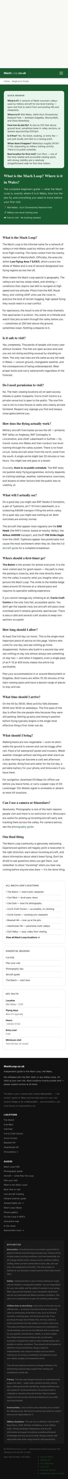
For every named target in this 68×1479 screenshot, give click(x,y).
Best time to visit (12, 1189)
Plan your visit (13, 963)
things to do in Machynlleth (24, 1102)
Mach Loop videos (13, 1207)
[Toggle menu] (61, 73)
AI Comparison (47, 1463)
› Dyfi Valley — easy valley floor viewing (26, 931)
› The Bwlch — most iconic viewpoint (25, 892)
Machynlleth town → (14, 1230)
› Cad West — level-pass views (22, 897)
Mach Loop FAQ (11, 1166)
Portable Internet (48, 1470)
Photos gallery (11, 1212)
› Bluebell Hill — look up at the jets (23, 920)
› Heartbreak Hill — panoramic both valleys (28, 926)
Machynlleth (46, 1094)
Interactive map (11, 1221)
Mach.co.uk (15, 73)
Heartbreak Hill (11, 1147)
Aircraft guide (13, 974)
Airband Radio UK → (14, 1203)
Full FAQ (10, 957)
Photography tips (14, 968)
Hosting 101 (45, 1460)
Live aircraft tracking (14, 1194)
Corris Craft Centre (13, 1133)
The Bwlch (9, 1120)
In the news (9, 1226)
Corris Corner (10, 1138)
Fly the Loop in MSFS (14, 1216)
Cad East (8, 1129)
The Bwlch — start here (18, 980)
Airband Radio (46, 1457)
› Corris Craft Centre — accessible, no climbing (30, 909)
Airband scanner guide (15, 1198)
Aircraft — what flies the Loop (19, 1175)
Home (7, 81)
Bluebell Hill (9, 1142)
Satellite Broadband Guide (52, 1473)
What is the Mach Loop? (16, 1185)
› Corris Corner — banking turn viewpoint (27, 914)
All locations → (11, 1152)
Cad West (42, 154)
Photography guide (13, 1171)
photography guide (23, 826)
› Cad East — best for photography (24, 903)
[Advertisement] (34, 34)
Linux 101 (44, 1467)
